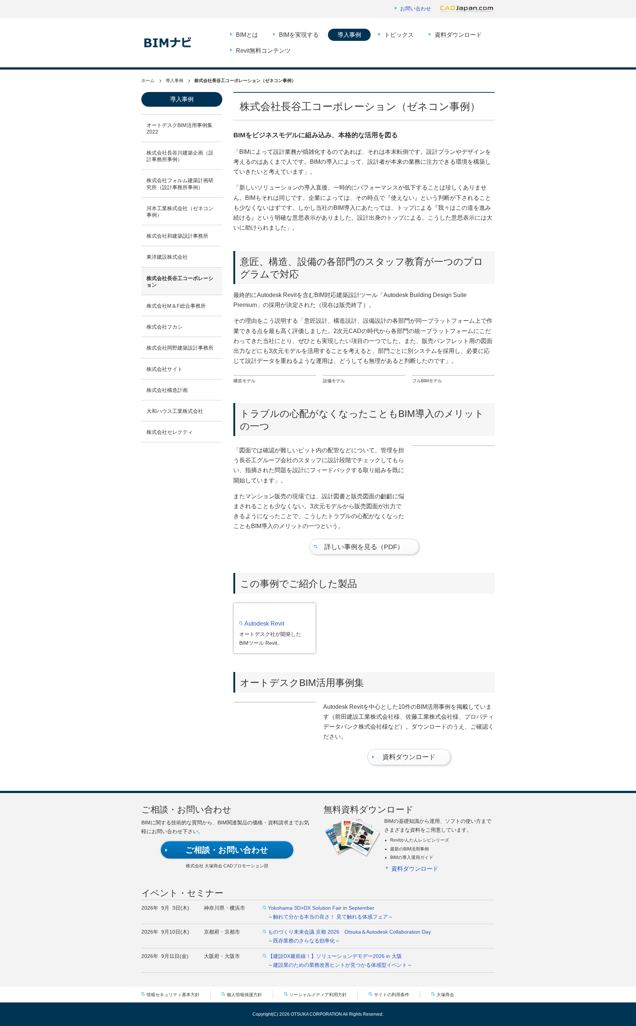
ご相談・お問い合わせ (227, 850)
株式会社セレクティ (169, 432)
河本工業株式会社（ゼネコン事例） (179, 211)
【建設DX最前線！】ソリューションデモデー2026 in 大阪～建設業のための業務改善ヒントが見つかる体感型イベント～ (340, 960)
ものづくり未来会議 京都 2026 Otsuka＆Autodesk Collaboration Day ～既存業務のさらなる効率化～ (349, 936)
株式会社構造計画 (167, 390)
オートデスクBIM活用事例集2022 (179, 128)
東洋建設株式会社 (167, 257)
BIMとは (247, 35)
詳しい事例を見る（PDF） (364, 547)
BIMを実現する (299, 35)
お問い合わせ (415, 8)
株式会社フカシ (164, 327)
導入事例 (349, 35)
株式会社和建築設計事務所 (177, 236)
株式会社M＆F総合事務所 (176, 306)
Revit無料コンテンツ (263, 50)
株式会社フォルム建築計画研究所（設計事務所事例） (179, 183)
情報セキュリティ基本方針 (172, 994)
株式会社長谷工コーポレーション (179, 281)
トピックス (399, 35)
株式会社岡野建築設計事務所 (179, 348)
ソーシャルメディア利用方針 (318, 994)
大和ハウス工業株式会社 (174, 411)
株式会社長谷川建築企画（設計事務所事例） (179, 156)
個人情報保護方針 (244, 994)
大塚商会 (445, 994)
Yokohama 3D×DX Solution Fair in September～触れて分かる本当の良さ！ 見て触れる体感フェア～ (330, 912)
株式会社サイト (164, 369)
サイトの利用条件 (391, 994)
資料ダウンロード (458, 35)
